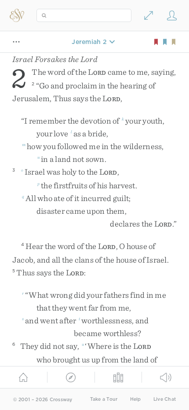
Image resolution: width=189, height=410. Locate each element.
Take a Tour (104, 399)
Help (135, 399)
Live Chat (164, 399)
